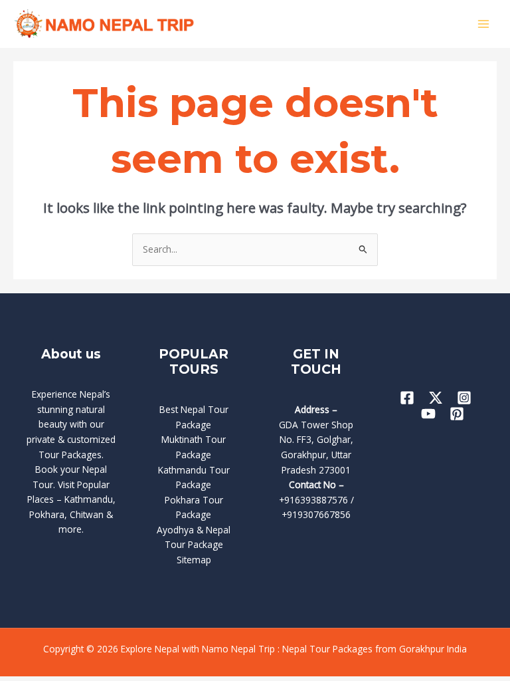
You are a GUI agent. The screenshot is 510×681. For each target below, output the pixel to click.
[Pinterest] (457, 413)
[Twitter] (435, 397)
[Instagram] (464, 397)
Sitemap (194, 559)
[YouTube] (428, 413)
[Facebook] (407, 397)
